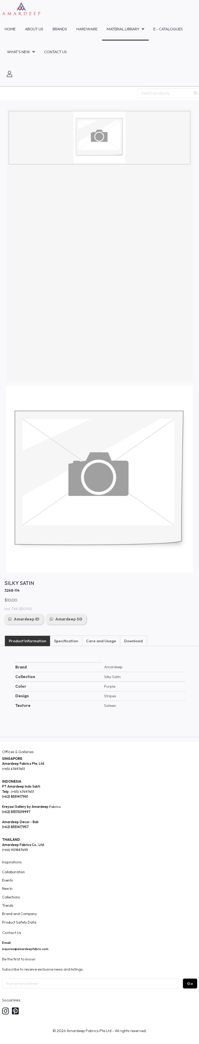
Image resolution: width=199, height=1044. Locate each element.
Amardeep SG (68, 619)
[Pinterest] (15, 1011)
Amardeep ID (26, 619)
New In (7, 888)
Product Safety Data (19, 922)
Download (133, 640)
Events (7, 880)
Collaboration (13, 872)
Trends (7, 905)
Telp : (6, 791)
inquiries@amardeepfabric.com (25, 949)
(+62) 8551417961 (15, 796)
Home (10, 28)
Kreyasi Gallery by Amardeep (25, 806)
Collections (11, 897)
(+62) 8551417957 (15, 827)
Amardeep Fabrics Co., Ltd (23, 845)
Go (190, 983)
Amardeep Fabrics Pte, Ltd (23, 763)
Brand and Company (19, 913)
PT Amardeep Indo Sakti (21, 786)
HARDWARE (86, 28)
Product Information (27, 640)
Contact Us (55, 51)
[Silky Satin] (99, 137)
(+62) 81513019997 (16, 812)
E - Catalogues (168, 28)
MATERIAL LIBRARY (123, 28)
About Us (34, 28)
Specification (66, 640)
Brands (60, 28)
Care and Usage (101, 640)
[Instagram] (5, 1011)
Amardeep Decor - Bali (20, 822)
